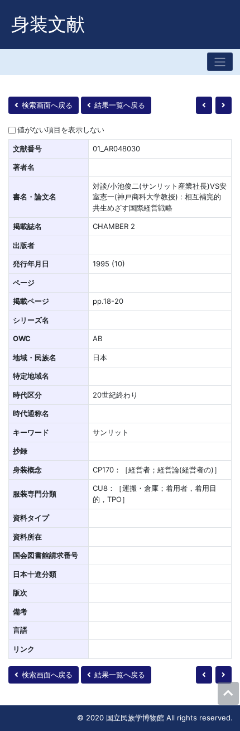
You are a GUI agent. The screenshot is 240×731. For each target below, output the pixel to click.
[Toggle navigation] (220, 61)
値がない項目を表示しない (60, 129)
